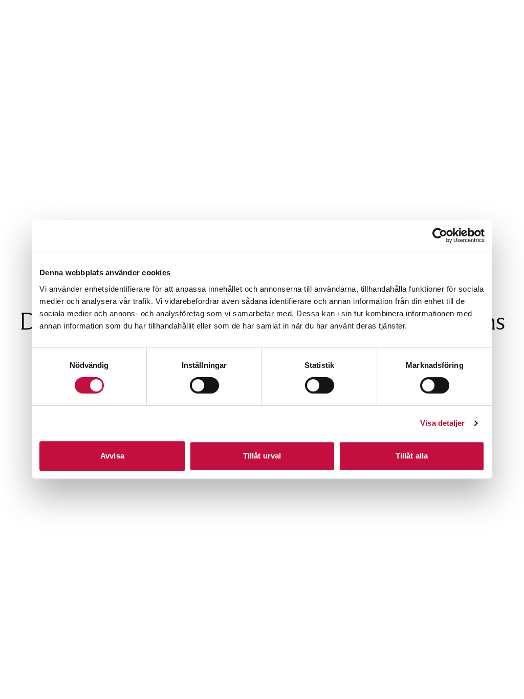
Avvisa (112, 455)
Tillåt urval (262, 455)
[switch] (204, 385)
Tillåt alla (412, 455)
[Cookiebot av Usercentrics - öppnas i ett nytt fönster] (440, 235)
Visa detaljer (442, 423)
